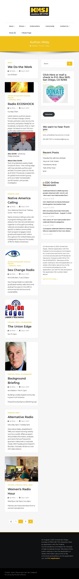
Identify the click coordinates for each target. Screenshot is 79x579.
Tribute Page (26, 33)
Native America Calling (16, 217)
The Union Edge (20, 326)
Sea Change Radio (21, 270)
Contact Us (64, 26)
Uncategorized (26, 322)
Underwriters (35, 26)
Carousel (11, 485)
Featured (12, 99)
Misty (13, 71)
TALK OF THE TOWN (51, 161)
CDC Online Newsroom (51, 183)
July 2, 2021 (25, 206)
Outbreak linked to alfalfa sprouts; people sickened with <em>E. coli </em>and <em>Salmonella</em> (55, 193)
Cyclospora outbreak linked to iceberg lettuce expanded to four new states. (57, 230)
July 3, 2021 (25, 71)
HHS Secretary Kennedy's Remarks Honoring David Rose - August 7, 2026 (57, 212)
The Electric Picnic (50, 165)
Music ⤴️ (12, 33)
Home (34, 46)
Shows (21, 26)
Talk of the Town (49, 168)
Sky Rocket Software (19, 575)
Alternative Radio (20, 417)
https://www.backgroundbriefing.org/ (22, 402)
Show (10, 62)
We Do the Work (20, 67)
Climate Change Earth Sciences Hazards (19, 97)
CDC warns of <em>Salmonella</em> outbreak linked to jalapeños (57, 221)
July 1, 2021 (25, 498)
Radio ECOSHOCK (21, 104)
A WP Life (26, 572)
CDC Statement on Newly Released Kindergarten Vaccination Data (56, 203)
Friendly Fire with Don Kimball (54, 158)
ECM (44, 171)
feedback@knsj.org (62, 139)
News (11, 26)
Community (49, 26)
